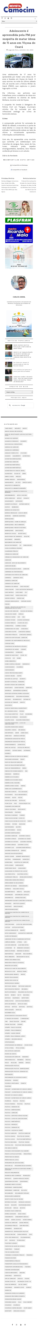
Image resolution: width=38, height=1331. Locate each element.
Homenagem (17, 859)
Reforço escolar (11, 1202)
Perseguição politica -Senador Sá (16, 1071)
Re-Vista (24, 1190)
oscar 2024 (28, 1045)
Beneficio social (10, 533)
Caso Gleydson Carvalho (24, 589)
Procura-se (9, 1165)
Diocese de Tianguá (11, 702)
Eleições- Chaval (10, 730)
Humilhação (19, 865)
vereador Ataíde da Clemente (14, 1293)
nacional (26, 995)
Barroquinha (9, 518)
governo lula (9, 847)
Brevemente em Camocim (13, 542)
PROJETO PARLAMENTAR (12, 1172)
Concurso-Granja (25, 634)
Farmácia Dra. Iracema (12, 782)
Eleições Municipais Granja (14, 727)
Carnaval (8, 577)
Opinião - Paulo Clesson (13, 1027)
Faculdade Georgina (11, 759)
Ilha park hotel (10, 874)
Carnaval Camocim (11, 580)
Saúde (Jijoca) (16, 1219)
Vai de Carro (22, 1284)
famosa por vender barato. (14, 771)
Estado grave (17, 750)
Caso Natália (9, 592)
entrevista (21, 744)
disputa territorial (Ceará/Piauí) (16, 708)
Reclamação (9, 1193)
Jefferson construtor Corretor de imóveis (17, 917)
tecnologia (21, 1240)
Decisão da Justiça (11, 678)
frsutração (9, 812)
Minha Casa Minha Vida (12, 959)
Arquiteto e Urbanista (12, 485)
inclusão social (18, 888)
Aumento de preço (11, 504)
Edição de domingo (11, 717)
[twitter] (5, 18)
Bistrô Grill (22, 533)
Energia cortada (19, 735)
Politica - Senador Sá (12, 1127)
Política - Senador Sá (12, 1106)
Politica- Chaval (24, 1142)
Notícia (14, 1006)
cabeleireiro (27, 545)
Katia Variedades (10, 933)
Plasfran (8, 1086)
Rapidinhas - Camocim (12, 1190)
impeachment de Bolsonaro (14, 883)
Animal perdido (10, 479)
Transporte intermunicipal (14, 1266)
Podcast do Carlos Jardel (13, 1095)
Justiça (7, 927)
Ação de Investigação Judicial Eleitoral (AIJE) (18, 435)
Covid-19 (8, 658)
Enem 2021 (8, 735)
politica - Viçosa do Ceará (13, 1130)
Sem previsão (24, 1225)
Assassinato (9, 501)
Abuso (25, 428)
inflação (27, 891)
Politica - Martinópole (12, 1121)
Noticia (7, 1006)
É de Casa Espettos (11, 714)
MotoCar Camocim (25, 986)
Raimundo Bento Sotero (13, 1184)
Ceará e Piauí (9, 595)
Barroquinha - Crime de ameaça (15, 521)
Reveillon (8, 1208)
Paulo (7, 1062)
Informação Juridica (22, 894)
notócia (29, 1006)
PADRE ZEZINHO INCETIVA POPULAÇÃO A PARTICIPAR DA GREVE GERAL (22, 346)
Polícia (22, 1101)
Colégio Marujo (10, 622)
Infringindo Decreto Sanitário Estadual (18, 900)
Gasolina (22, 824)
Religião (14, 1205)
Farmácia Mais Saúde (12, 785)
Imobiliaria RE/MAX (26, 877)
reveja (16, 1208)
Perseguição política (12, 1065)
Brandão (17, 539)
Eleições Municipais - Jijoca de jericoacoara (15, 723)
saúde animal (27, 1219)
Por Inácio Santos (11, 1148)
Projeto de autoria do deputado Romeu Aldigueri (18, 1169)
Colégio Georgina (23, 620)
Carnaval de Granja (11, 586)
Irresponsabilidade (11, 909)
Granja (23, 850)
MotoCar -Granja (10, 986)
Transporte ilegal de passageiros (16, 1263)
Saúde (7, 1219)
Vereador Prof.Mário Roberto (15, 1296)
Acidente (23, 441)
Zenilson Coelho (19, 1311)
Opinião (19, 1024)
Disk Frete (8, 705)
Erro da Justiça (10, 747)
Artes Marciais (10, 498)
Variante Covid (19, 1287)
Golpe (19, 830)
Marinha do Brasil (23, 950)
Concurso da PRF (10, 631)
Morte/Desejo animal (12, 983)
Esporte (7, 750)
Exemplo (8, 753)
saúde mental (23, 1222)
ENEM (17, 732)
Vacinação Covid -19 (24, 1281)
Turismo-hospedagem (12, 1269)
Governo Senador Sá (12, 850)
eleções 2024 (9, 720)
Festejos (22, 800)
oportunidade (9, 1042)
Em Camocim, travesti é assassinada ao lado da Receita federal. (21, 364)
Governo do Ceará (24, 838)
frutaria (18, 812)
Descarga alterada (22, 696)
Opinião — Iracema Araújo (13, 1039)
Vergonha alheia (10, 1302)
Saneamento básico (21, 1216)
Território (8, 1249)
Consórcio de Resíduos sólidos (16, 646)
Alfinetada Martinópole (13, 467)
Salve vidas (22, 1213)
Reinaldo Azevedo (24, 1202)
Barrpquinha (9, 530)
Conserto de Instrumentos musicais (17, 640)
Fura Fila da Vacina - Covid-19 (14, 818)
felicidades (9, 794)
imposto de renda (11, 885)
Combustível (9, 625)
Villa (19, 1302)
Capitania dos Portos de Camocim (16, 574)
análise (18, 476)
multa (7, 995)
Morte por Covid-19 (11, 980)
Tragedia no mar (10, 1258)
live (25, 942)
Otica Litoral (9, 1048)
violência (17, 1305)
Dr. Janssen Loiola (11, 711)
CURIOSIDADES (9, 670)
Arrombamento (10, 495)
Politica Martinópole (24, 1139)
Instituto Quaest (19, 903)
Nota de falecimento (22, 1001)
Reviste (22, 1208)
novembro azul (10, 1012)
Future (14, 824)
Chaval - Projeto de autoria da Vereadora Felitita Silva (15, 607)
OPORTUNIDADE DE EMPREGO (13, 1045)
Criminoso (26, 664)
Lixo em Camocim (10, 945)
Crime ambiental (10, 661)
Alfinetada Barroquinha (13, 459)
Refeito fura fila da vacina (14, 1199)
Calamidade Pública (11, 551)
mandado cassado (23, 948)
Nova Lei (18, 1009)
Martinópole (9, 953)
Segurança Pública (11, 1225)
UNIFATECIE (17, 1275)
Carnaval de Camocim (12, 583)
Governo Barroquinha (12, 833)
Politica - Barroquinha (12, 1109)
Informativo (9, 897)
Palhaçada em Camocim (12, 1056)
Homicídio (26, 859)
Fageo (22, 759)
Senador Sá (18, 1228)
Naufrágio (16, 998)
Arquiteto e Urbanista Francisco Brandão (16, 492)
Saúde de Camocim (11, 1222)
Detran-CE (27, 699)
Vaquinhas (8, 1287)
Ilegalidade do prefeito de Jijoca (16, 871)
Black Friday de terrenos (13, 536)
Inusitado (8, 906)
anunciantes (9, 482)
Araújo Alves (27, 482)
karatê (22, 930)
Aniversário (21, 479)
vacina (27, 1278)
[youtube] (8, 18)
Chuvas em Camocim (11, 611)
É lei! (21, 714)
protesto (8, 1178)
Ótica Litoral (20, 1048)
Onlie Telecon (14, 1021)
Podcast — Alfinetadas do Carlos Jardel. (18, 1092)
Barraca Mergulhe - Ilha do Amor (16, 513)
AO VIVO (18, 482)
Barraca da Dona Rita (12, 510)
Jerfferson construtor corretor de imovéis (17, 921)
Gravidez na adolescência (13, 853)
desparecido (17, 699)
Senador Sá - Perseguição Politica (16, 1231)
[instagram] (11, 18)
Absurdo (18, 428)
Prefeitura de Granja (12, 1156)
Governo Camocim (11, 835)
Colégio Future (10, 620)
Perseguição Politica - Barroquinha (17, 1068)
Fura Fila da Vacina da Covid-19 (15, 821)
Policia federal (10, 1103)
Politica (20, 1103)
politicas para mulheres (23, 1145)
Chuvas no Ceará (10, 614)
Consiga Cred (9, 643)
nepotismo (25, 998)
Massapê (18, 953)
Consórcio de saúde (12, 649)
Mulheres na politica (25, 992)
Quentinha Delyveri (11, 1181)
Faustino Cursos (10, 791)
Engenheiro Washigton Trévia (15, 738)
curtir (19, 675)
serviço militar (10, 1234)
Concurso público (11, 634)
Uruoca (20, 1278)
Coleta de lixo (22, 622)
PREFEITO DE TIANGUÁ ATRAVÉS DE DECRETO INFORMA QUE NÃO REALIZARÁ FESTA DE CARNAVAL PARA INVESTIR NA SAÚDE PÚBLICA (19, 355)
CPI (14, 658)
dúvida (22, 711)
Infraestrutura (20, 897)
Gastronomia (9, 827)
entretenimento (10, 744)
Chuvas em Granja (26, 611)
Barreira (8, 515)
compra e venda (21, 625)
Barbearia (15, 507)
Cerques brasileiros (12, 601)
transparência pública (12, 1261)
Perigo (28, 1062)
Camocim (8, 560)
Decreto (22, 678)
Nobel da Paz (9, 1001)
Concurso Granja (24, 631)
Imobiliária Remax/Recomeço (14, 880)
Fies (15, 803)
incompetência (10, 891)
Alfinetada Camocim (11, 461)
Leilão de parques (11, 936)
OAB (6, 1021)
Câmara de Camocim (11, 554)
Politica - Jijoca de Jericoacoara (16, 1118)
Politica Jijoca (10, 1139)
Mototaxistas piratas (12, 989)
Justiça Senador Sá (11, 930)
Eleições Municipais (22, 720)
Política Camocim (24, 1133)
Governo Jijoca (23, 844)
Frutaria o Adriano (11, 815)
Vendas (28, 1287)
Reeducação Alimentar (12, 1196)
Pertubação (9, 1074)
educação (23, 717)
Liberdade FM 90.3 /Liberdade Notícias (17, 939)
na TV (19, 995)
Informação (9, 894)
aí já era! (24, 453)
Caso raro (19, 592)
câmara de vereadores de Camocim (16, 557)
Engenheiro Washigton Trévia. (15, 741)
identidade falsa (10, 868)
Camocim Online (10, 566)
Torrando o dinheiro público (14, 1255)
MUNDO (13, 995)
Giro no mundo (10, 830)
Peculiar (14, 1062)
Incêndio (8, 888)
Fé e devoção (23, 791)
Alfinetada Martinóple (12, 464)
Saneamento (9, 1216)
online (23, 1021)
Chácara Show (26, 601)
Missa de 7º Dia (10, 971)
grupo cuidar (9, 856)
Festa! (20, 797)
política (27, 1103)
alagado (8, 456)
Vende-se (8, 1290)
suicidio (12, 1240)
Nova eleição (9, 1009)
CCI (26, 592)
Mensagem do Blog (23, 956)
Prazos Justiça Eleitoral (13, 1154)
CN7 (19, 617)
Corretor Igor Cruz (11, 655)
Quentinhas (24, 1181)
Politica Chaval (10, 1136)
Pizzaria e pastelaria (12, 1083)
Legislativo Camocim (25, 933)
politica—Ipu (9, 1145)
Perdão (21, 1062)
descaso (8, 699)
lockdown (8, 948)
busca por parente (11, 545)
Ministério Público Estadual (14, 962)
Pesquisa (8, 1080)
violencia (8, 1305)
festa (14, 797)
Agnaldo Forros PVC (11, 453)
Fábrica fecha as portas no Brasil (16, 756)
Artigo (19, 498)
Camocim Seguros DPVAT (13, 568)
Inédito (19, 891)
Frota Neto (21, 809)
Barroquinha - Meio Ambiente (14, 524)
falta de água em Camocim (13, 762)
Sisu (30, 1234)
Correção (19, 652)
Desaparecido (9, 696)
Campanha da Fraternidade (14, 571)
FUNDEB (22, 815)
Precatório (27, 1154)
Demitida (29, 687)
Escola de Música (24, 747)
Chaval (7, 604)
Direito (22, 702)
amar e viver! (9, 476)
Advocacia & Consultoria (13, 444)
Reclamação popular (22, 1193)
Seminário (8, 1228)
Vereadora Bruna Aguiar (13, 1299)
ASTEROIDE (19, 501)
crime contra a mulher (12, 664)
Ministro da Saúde (11, 965)
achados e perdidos (11, 441)
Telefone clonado (11, 1243)
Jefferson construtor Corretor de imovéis (17, 913)
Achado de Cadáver (11, 438)
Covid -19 (24, 655)
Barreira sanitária (19, 515)
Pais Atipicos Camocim (12, 1051)
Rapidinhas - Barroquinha (13, 1187)
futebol (7, 824)
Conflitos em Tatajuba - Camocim (16, 637)
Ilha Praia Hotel (22, 874)
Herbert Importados (23, 856)
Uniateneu (8, 1275)
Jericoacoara (9, 924)
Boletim (26, 536)
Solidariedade (25, 1237)
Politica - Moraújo (11, 1124)
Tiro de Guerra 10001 (12, 1252)
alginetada (8, 473)
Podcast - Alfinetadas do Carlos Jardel (18, 1089)
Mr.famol (25, 989)
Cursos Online (10, 675)
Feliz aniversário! (21, 794)
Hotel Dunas (9, 865)
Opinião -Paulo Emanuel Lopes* (15, 1036)
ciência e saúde (10, 617)
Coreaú (23, 649)
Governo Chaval (24, 835)
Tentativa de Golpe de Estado (15, 1246)
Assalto (26, 498)
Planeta (23, 1083)
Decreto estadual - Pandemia (14, 681)
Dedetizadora (19, 687)
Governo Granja (10, 844)
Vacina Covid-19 (10, 1281)
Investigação (18, 906)
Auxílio (7, 507)
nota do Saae (22, 1003)
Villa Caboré (27, 1302)
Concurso (24, 628)
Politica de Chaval (23, 1136)
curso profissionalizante (13, 673)
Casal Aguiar (9, 589)
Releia (7, 1205)
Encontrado (9, 732)
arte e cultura (22, 495)
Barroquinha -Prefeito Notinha (15, 527)
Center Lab (20, 598)
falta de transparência (12, 768)
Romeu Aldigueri (10, 1213)
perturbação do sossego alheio (16, 1077)
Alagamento (17, 456)
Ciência (21, 614)
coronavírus (9, 652)
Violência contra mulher (13, 1308)
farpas (23, 785)
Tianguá (16, 1249)
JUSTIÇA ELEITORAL (18, 927)
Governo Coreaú (10, 838)
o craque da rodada (11, 1018)
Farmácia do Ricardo (12, 777)
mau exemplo (27, 953)
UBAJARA (22, 1272)
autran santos (24, 504)
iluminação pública (11, 877)
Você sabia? (28, 1308)
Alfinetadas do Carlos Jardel (15, 470)
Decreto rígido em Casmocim (14, 684)
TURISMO (27, 1266)
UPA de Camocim (10, 1278)
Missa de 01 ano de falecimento (15, 968)
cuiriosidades (9, 667)
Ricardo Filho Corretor (13, 1211)
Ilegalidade (22, 868)
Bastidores (19, 530)
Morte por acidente (11, 977)
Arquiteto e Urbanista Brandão (15, 488)
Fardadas (8, 774)
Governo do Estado (11, 841)
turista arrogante (11, 1272)
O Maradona (25, 1018)
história (8, 859)
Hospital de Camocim (21, 862)
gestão (18, 827)
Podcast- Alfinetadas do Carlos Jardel (18, 1098)
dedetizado (9, 687)
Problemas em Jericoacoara (14, 1162)
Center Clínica (10, 598)
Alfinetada (26, 456)
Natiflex (8, 998)
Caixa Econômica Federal (13, 548)
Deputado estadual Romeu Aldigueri (17, 693)
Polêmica (8, 1101)
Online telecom (10, 1024)
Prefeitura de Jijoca (11, 1159)
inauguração (23, 885)
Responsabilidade (24, 1205)
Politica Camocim (10, 1133)
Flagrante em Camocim (12, 806)
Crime (19, 658)
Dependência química (20, 690)
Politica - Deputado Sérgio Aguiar (16, 1115)
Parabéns (20, 1059)
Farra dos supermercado (13, 788)
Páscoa (28, 1059)
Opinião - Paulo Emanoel (13, 1030)
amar (24, 473)
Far (26, 771)
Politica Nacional (11, 1142)
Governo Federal (26, 841)
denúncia (8, 690)
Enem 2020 (24, 732)
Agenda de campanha (12, 450)
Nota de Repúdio (10, 1003)
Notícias (22, 1006)
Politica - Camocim (11, 1112)
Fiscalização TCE (24, 803)
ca (20, 545)
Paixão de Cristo (10, 1053)
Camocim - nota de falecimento (15, 563)
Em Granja (21, 730)
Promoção (26, 1175)
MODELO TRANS (22, 971)
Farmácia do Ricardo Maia (13, 780)
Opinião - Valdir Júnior (12, 1033)
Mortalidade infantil (12, 974)
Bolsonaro (8, 539)
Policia (15, 1101)
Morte (23, 974)
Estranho (27, 750)
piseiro (15, 1080)
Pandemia (25, 1056)
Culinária (20, 667)
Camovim (26, 568)
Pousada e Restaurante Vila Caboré (17, 1151)
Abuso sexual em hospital (13, 431)
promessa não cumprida (13, 1175)
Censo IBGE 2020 (21, 595)
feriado (7, 797)
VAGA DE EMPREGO (10, 1284)
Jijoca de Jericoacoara (24, 924)
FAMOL (24, 768)
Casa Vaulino (24, 586)
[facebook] (2, 18)
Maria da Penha (10, 950)
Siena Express (22, 1234)
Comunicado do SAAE (12, 628)
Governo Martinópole (23, 847)
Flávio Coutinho (10, 809)
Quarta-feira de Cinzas (21, 1178)
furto (30, 821)
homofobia (8, 862)
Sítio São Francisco (11, 1237)
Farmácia (16, 774)
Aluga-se (17, 473)
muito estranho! (10, 992)
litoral (19, 942)
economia (29, 714)
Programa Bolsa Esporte (23, 1165)
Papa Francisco (10, 1059)
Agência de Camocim (11, 447)
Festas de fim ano (11, 800)
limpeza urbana (10, 942)
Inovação (8, 903)
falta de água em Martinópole (15, 765)
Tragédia (29, 1255)
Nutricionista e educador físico (16, 1015)
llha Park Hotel (23, 945)
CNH (23, 617)
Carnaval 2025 (18, 577)
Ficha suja (8, 803)
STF (6, 1240)
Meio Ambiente (9, 956)
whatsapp (8, 1311)
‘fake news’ (9, 428)
